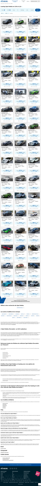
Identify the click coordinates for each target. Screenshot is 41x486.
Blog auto (28, 1)
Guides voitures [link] (26, 475)
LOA (4, 322)
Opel (2, 13)
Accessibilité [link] (32, 482)
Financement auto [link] (26, 473)
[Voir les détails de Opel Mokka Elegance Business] (7, 26)
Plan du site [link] (36, 482)
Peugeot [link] (2, 473)
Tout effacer (11, 13)
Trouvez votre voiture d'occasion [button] (15, 1)
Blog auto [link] (25, 478)
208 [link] (12, 473)
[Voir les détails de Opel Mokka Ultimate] (20, 26)
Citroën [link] (2, 475)
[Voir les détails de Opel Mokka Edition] (34, 131)
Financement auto (23, 1)
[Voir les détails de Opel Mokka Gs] (7, 44)
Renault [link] (2, 474)
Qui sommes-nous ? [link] (26, 472)
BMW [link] (1, 478)
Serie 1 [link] (13, 479)
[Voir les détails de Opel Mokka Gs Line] (20, 79)
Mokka (6, 13)
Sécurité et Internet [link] (21, 482)
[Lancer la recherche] (39, 1)
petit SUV (25, 332)
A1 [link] (12, 478)
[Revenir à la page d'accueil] (4, 1)
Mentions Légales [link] (5, 482)
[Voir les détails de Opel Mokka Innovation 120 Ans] (34, 26)
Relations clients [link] (27, 482)
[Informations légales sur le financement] (10, 31)
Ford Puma (4, 406)
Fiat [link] (1, 479)
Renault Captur (5, 405)
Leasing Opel (14, 324)
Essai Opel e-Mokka (3, 448)
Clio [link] (12, 472)
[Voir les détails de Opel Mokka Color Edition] (34, 289)
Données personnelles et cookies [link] (13, 482)
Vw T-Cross (4, 407)
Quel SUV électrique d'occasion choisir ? (8, 460)
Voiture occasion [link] (3, 472)
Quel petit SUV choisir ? (6, 459)
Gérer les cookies (20, 484)
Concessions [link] (25, 474)
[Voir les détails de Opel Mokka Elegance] (7, 61)
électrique (5, 339)
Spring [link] (13, 474)
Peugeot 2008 (4, 404)
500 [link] (12, 475)
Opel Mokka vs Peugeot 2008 (4, 452)
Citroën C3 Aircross (5, 403)
